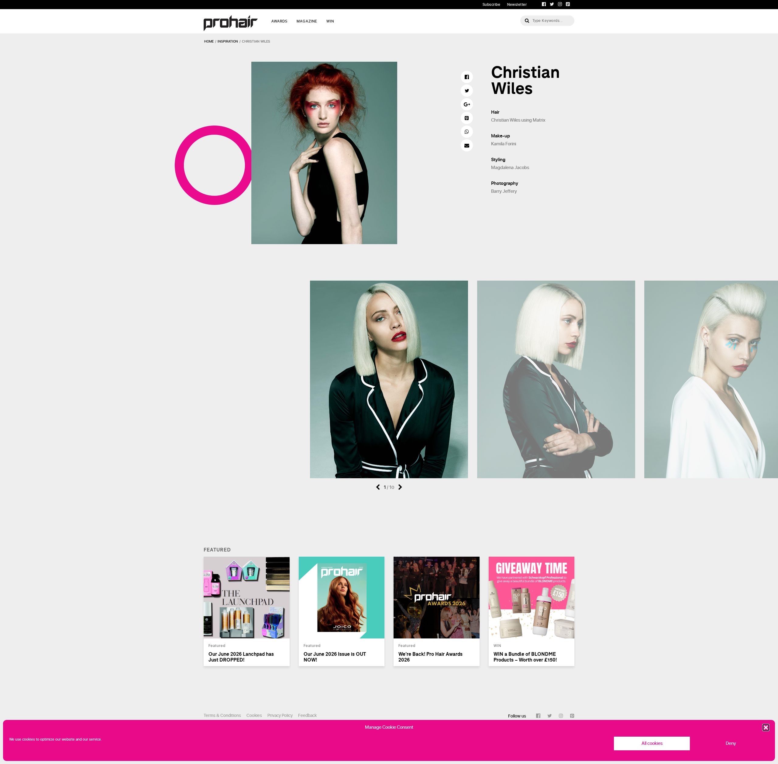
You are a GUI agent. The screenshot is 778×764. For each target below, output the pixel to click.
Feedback (307, 715)
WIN (330, 21)
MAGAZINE (307, 21)
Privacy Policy (280, 715)
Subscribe (492, 4)
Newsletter (517, 4)
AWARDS (279, 21)
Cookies (254, 715)
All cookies (652, 743)
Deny (731, 743)
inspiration (228, 41)
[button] (766, 727)
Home (209, 41)
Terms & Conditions (222, 715)
